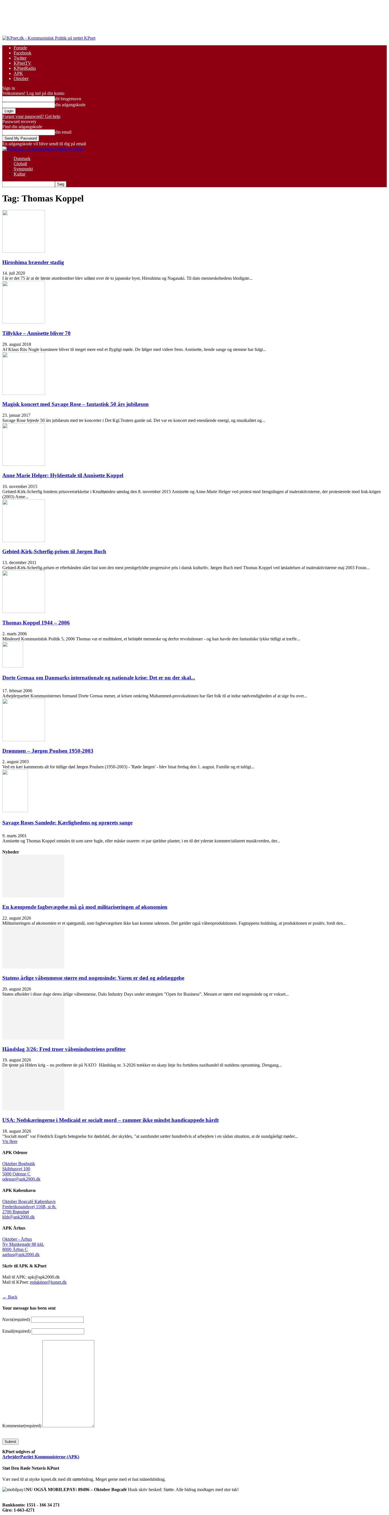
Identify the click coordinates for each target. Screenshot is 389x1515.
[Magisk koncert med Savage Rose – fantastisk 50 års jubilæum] (23, 393)
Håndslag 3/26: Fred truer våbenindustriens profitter (64, 1049)
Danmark (22, 158)
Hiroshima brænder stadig (33, 262)
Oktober (21, 78)
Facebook (22, 52)
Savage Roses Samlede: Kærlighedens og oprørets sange (67, 823)
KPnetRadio (25, 68)
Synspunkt (23, 168)
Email (16, 1331)
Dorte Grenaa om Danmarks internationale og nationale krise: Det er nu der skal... (98, 678)
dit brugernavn (68, 98)
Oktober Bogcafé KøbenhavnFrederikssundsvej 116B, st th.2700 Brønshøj (29, 1206)
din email (63, 132)
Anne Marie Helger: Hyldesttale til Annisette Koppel (62, 475)
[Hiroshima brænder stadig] (23, 251)
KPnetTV (22, 63)
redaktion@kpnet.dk (48, 1282)
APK (18, 73)
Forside (20, 47)
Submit (10, 1442)
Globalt (20, 163)
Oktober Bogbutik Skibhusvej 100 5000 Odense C (18, 1168)
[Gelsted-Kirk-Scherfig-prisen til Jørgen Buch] (23, 540)
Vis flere (9, 1141)
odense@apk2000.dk (21, 1179)
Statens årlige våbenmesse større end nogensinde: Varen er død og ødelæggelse (93, 978)
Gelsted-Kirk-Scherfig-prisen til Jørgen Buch (54, 551)
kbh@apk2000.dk (18, 1216)
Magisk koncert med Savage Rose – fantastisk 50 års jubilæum (75, 404)
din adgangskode (70, 104)
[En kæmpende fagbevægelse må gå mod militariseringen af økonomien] (33, 895)
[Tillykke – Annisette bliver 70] (23, 322)
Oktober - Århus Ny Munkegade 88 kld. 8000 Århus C (23, 1244)
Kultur (19, 173)
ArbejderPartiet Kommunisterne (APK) (40, 1456)
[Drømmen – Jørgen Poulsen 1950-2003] (23, 739)
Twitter (20, 58)
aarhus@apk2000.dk (21, 1254)
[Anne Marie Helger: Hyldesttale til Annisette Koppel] (23, 464)
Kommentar (21, 1425)
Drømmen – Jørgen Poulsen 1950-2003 (47, 751)
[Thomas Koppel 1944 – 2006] (23, 611)
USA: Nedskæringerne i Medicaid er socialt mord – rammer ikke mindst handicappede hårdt (110, 1120)
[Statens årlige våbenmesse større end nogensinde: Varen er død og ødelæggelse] (33, 967)
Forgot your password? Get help (31, 116)
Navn (16, 1319)
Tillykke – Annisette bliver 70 (36, 333)
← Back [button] (9, 1297)
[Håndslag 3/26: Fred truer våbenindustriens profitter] (33, 1038)
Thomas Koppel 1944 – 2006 (36, 623)
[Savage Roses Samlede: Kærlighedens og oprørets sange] (15, 810)
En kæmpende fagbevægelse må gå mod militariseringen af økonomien (84, 907)
